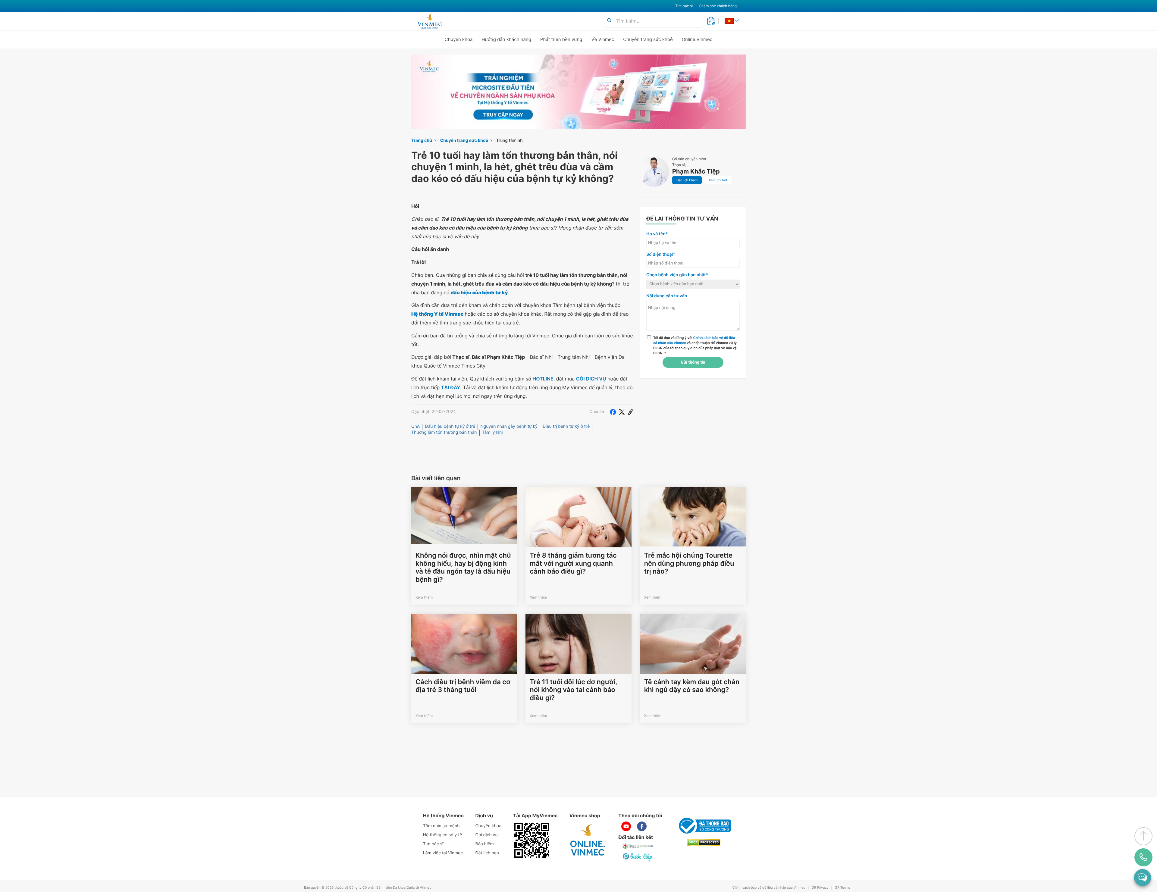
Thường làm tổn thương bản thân (444, 432)
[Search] (609, 20)
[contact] (1143, 857)
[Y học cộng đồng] (637, 846)
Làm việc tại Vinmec (443, 853)
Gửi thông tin (693, 362)
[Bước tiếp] (637, 857)
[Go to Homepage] (429, 21)
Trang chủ (421, 140)
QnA (415, 426)
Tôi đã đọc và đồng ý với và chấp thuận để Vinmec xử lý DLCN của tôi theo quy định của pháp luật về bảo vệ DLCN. (695, 345)
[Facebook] (613, 412)
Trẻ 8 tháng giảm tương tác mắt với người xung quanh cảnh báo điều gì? (573, 563)
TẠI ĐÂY (450, 387)
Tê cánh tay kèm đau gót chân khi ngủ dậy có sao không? (691, 686)
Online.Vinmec (697, 39)
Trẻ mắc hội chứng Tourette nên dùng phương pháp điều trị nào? (689, 563)
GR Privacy (819, 887)
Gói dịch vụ (486, 834)
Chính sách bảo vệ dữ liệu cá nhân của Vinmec (768, 887)
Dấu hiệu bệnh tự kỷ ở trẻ (450, 426)
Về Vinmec (602, 39)
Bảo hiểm (484, 844)
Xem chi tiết (718, 180)
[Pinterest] (630, 412)
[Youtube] (626, 826)
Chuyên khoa (459, 39)
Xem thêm (424, 597)
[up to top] (1143, 836)
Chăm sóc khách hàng (718, 6)
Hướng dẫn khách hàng (506, 39)
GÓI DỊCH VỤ (591, 379)
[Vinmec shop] (588, 840)
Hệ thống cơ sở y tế (442, 834)
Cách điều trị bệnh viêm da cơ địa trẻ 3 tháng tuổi (462, 686)
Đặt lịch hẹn (487, 853)
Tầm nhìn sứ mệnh (441, 825)
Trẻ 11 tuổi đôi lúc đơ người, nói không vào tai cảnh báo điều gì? (573, 690)
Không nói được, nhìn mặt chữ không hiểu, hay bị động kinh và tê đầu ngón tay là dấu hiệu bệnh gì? (463, 567)
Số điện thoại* (660, 254)
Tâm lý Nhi (492, 432)
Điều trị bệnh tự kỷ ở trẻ (566, 426)
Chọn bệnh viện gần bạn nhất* (677, 274)
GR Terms (842, 887)
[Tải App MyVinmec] (531, 840)
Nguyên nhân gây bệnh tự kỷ (509, 426)
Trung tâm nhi (510, 140)
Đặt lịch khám (687, 180)
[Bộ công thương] (704, 825)
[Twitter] (622, 412)
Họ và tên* (657, 233)
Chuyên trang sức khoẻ (648, 39)
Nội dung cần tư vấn (666, 296)
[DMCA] (703, 842)
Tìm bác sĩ (684, 6)
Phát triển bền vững (561, 39)
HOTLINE (542, 379)
